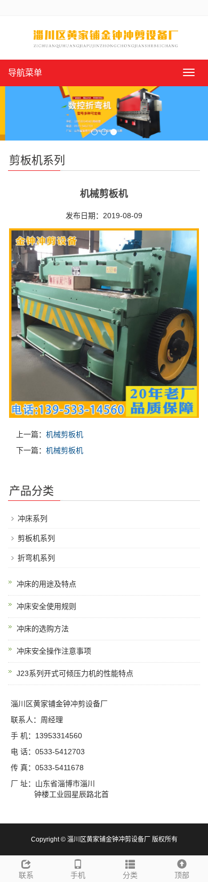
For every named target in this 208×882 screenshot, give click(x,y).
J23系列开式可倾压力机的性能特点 (75, 673)
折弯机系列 (36, 558)
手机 (77, 875)
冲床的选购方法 (43, 628)
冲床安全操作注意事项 (54, 651)
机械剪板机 (64, 434)
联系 (26, 875)
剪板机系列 (36, 538)
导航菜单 (25, 72)
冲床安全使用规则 (46, 606)
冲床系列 (32, 518)
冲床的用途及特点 (46, 584)
